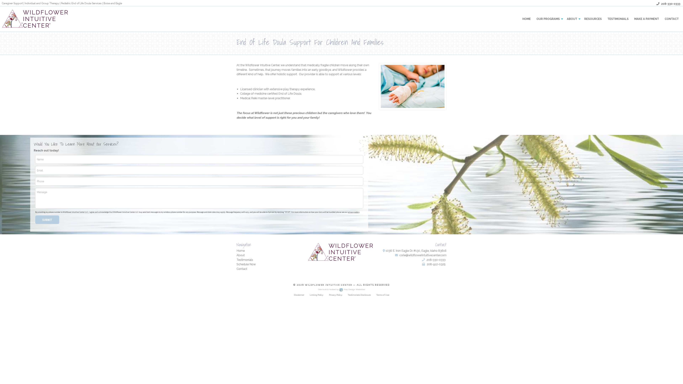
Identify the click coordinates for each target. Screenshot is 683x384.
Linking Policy (316, 295)
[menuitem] (527, 18)
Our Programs (548, 19)
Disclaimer (299, 295)
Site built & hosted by (341, 289)
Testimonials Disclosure (359, 295)
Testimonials (618, 19)
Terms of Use (382, 295)
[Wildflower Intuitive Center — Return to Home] (36, 18)
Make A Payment (646, 19)
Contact (672, 19)
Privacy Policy (335, 295)
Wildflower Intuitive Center (328, 285)
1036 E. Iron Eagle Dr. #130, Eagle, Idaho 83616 (415, 250)
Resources (593, 19)
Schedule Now (246, 264)
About (572, 19)
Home (526, 19)
